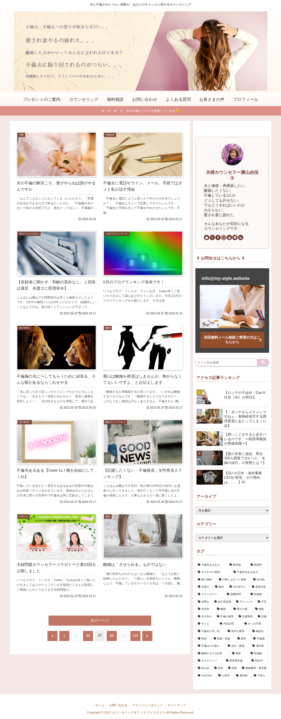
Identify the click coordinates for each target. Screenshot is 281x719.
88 (112, 636)
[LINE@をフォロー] (235, 237)
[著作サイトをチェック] (206, 237)
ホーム (99, 705)
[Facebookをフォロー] (218, 237)
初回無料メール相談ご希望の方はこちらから (232, 339)
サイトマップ (177, 705)
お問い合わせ (118, 705)
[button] (263, 362)
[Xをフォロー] (212, 237)
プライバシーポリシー (147, 705)
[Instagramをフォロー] (223, 237)
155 (135, 636)
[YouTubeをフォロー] (229, 237)
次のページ (99, 620)
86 (88, 636)
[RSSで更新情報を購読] (240, 237)
